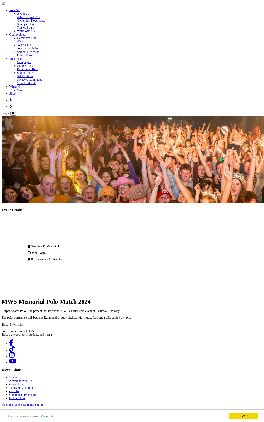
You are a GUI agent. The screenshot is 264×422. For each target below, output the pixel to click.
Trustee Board (25, 27)
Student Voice (25, 72)
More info (47, 416)
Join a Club (24, 45)
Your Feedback (26, 83)
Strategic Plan (25, 24)
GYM (20, 41)
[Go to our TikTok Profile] (12, 350)
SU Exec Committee (29, 79)
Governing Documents (31, 20)
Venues (21, 90)
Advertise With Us (28, 17)
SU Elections (25, 76)
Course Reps (25, 65)
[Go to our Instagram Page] (12, 356)
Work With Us (26, 31)
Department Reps (27, 69)
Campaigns (24, 62)
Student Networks (28, 51)
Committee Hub (27, 38)
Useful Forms (25, 55)
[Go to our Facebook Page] (11, 343)
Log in (6, 113)
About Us (23, 13)
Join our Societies (27, 48)
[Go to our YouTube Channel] (12, 362)
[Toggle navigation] (13, 114)
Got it (244, 415)
